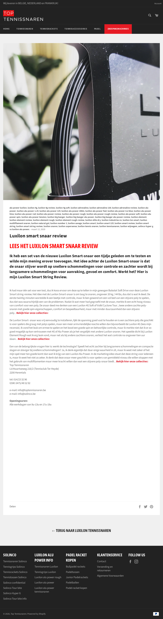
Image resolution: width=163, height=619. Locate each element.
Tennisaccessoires (75, 28)
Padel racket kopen (76, 588)
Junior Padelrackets (77, 577)
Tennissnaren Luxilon (46, 567)
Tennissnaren (24, 28)
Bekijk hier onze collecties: (32, 313)
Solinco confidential (14, 583)
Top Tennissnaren (18, 613)
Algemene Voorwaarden (110, 576)
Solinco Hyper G (12, 593)
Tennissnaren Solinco (15, 561)
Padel (97, 28)
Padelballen (72, 583)
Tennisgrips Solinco (14, 567)
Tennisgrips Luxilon (45, 572)
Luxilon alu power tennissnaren (44, 590)
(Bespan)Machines (118, 28)
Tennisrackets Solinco (15, 572)
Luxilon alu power (44, 583)
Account (157, 3)
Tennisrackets (49, 28)
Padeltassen (72, 572)
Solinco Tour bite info (15, 599)
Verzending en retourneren (105, 568)
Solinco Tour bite (12, 588)
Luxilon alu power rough (48, 577)
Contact (101, 561)
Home (6, 28)
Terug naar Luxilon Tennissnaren (83, 530)
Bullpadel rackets (75, 567)
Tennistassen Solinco (14, 577)
